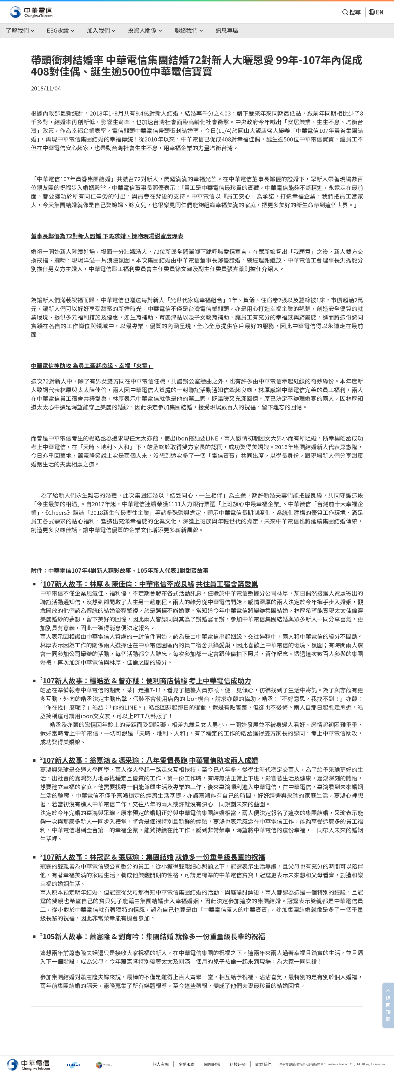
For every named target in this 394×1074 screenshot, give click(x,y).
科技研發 (238, 1064)
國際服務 (212, 1064)
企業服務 (186, 1064)
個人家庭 (161, 1064)
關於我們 (263, 1064)
